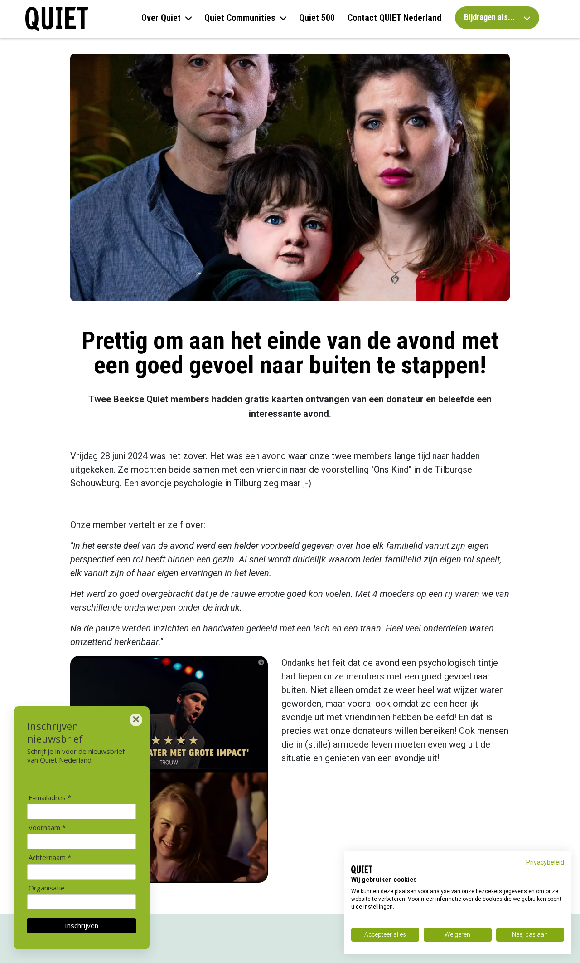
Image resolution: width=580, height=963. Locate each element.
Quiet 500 (317, 17)
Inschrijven (81, 925)
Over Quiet (161, 17)
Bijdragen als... (490, 17)
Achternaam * (50, 857)
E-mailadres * (50, 797)
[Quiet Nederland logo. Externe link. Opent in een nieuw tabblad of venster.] (361, 869)
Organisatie (47, 888)
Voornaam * (47, 827)
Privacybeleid (545, 862)
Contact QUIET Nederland (394, 17)
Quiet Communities (240, 17)
